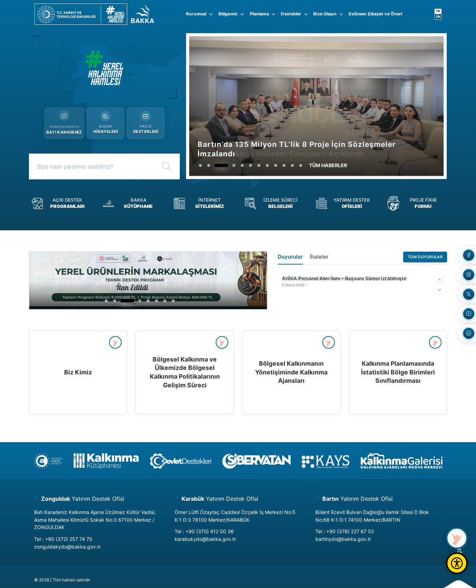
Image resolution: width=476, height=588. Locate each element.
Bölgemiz (228, 13)
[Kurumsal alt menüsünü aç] (211, 14)
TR (438, 11)
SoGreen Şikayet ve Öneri (375, 13)
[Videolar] (457, 538)
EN (438, 16)
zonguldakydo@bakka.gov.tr (67, 547)
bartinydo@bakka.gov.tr (343, 539)
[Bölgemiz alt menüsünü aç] (242, 14)
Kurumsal (196, 13)
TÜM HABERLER (328, 165)
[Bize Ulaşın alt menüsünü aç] (341, 14)
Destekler (291, 13)
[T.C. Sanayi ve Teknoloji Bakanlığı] (80, 14)
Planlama (259, 13)
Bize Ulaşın (324, 13)
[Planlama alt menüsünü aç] (273, 14)
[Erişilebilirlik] (457, 563)
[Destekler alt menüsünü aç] (306, 14)
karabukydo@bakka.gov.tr (205, 539)
